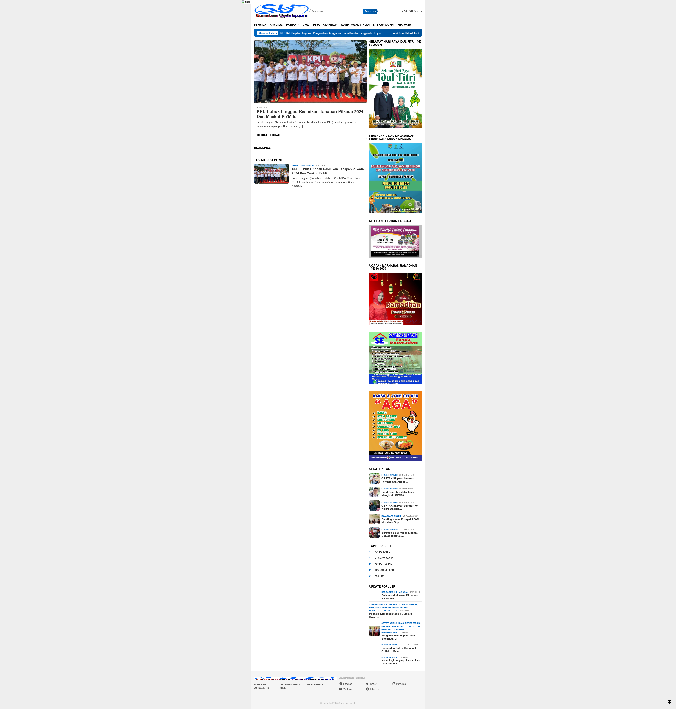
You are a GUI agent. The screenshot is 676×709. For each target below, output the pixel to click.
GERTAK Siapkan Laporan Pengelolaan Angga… (397, 480)
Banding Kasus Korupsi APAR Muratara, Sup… (400, 520)
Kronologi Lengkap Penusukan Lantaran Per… (400, 662)
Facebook (348, 683)
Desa (371, 607)
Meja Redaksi (315, 684)
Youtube (347, 689)
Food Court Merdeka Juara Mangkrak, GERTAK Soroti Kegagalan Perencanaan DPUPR (392, 33)
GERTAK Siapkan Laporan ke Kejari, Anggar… (399, 507)
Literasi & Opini (390, 607)
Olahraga (375, 610)
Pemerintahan (389, 610)
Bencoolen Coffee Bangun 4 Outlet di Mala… (398, 649)
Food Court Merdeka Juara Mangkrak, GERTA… (397, 493)
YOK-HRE (379, 576)
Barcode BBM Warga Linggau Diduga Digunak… (399, 534)
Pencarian (370, 11)
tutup (247, 1)
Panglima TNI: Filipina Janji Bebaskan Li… (398, 637)
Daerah (413, 604)
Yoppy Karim (382, 551)
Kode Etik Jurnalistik (261, 686)
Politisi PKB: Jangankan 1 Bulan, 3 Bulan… (390, 615)
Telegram (374, 689)
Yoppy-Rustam (383, 564)
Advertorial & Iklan (303, 165)
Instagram (401, 683)
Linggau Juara (383, 557)
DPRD (378, 607)
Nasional (403, 592)
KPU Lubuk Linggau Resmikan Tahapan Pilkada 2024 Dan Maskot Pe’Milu (310, 114)
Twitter (373, 683)
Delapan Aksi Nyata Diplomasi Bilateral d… (399, 597)
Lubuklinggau (389, 475)
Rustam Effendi (384, 569)
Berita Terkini (389, 592)
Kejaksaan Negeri (391, 515)
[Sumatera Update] (281, 11)
